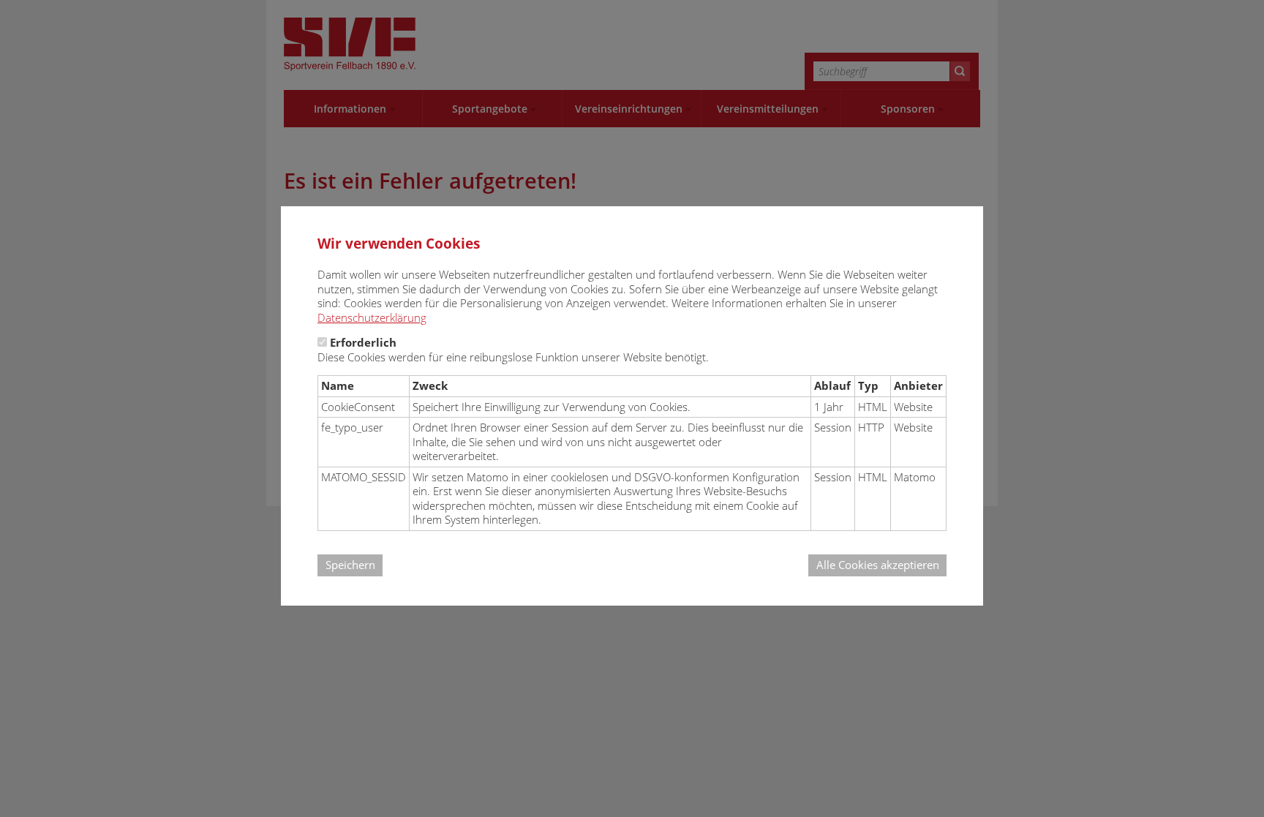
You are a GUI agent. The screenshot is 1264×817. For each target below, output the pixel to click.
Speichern (350, 564)
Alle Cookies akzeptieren (877, 564)
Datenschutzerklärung (371, 317)
